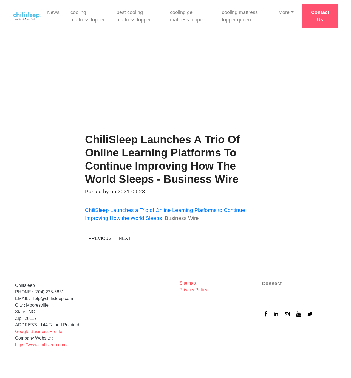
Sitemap (188, 283)
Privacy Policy (193, 289)
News (53, 12)
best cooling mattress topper (134, 16)
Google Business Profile (38, 331)
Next (125, 238)
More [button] (284, 12)
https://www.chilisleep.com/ (41, 344)
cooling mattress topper (87, 16)
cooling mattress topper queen (240, 16)
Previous (100, 238)
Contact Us (320, 16)
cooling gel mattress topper (187, 16)
